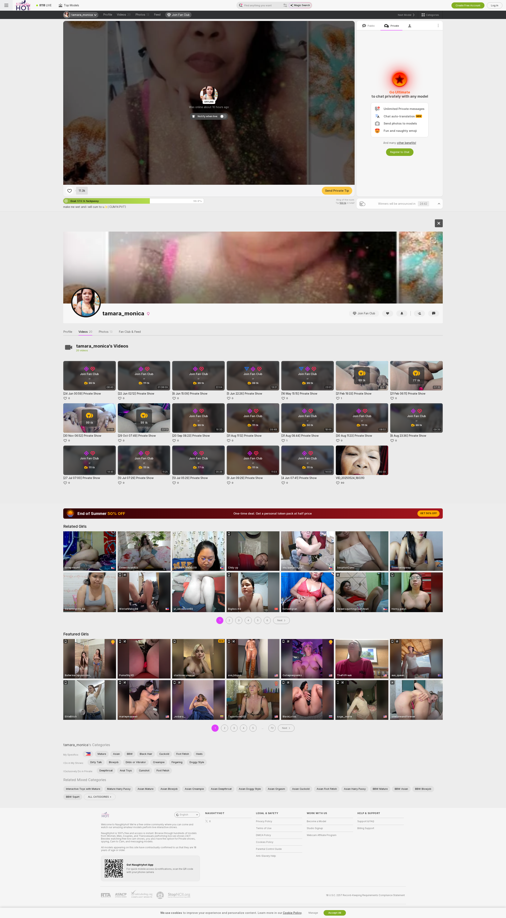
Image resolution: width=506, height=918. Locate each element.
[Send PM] (433, 313)
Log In (494, 5)
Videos (124, 14)
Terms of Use (263, 828)
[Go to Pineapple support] (160, 895)
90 (342, 482)
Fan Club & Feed (130, 332)
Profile (107, 14)
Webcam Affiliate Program (321, 835)
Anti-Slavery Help (266, 856)
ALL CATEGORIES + (99, 796)
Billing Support (365, 828)
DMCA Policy (263, 835)
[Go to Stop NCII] (179, 895)
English (184, 814)
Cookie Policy (292, 912)
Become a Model (316, 821)
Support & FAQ (365, 821)
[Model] (439, 223)
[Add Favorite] (70, 191)
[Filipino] (88, 754)
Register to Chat (399, 152)
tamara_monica (75, 745)
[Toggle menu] (6, 5)
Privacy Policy (264, 821)
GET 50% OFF (428, 513)
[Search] (285, 5)
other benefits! (406, 142)
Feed (157, 14)
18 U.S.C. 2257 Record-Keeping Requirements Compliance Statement (365, 895)
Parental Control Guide (269, 849)
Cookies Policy (264, 842)
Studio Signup (315, 828)
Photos (142, 14)
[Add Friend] (419, 313)
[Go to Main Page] (23, 5)
